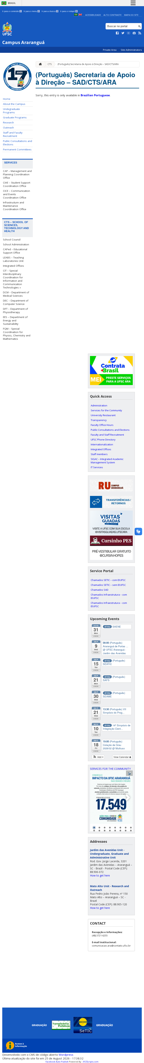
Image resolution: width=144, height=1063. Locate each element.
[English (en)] (80, 14)
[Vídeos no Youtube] (128, 33)
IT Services (97, 467)
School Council (11, 239)
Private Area (110, 50)
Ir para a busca (50, 11)
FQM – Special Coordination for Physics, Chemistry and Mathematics (16, 333)
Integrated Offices (13, 265)
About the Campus (14, 104)
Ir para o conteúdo (11, 11)
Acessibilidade (93, 14)
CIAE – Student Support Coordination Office (16, 184)
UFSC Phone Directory (103, 439)
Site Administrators (131, 50)
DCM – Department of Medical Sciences (16, 294)
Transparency (99, 420)
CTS (50, 64)
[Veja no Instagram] (134, 33)
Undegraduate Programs (11, 110)
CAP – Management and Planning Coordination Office (17, 174)
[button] (98, 757)
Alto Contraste (113, 14)
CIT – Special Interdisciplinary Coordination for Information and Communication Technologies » (13, 279)
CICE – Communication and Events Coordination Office (16, 194)
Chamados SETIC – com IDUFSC (108, 580)
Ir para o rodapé (68, 11)
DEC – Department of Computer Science (15, 302)
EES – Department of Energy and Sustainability (15, 320)
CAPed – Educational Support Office (15, 251)
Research (8, 122)
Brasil (12, 3)
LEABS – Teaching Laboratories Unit (13, 259)
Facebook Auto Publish (57, 1061)
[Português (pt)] (76, 14)
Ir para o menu (31, 11)
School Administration (16, 244)
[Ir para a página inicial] (39, 64)
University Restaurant (103, 415)
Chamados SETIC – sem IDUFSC (108, 585)
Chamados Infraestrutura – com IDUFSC (109, 596)
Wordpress (66, 1054)
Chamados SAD (99, 589)
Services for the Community (106, 410)
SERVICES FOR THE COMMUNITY (110, 768)
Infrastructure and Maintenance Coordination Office (14, 206)
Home (6, 99)
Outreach (8, 127)
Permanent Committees (17, 149)
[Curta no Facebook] (117, 33)
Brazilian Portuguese (95, 95)
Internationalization (102, 444)
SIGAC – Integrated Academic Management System (107, 460)
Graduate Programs (15, 117)
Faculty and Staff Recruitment (107, 434)
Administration (99, 405)
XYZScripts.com (90, 1061)
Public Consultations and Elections (17, 142)
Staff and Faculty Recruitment (12, 134)
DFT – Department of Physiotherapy (15, 310)
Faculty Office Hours (102, 425)
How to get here (100, 875)
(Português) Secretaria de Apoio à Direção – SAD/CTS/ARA (88, 64)
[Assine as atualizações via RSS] (139, 33)
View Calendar (121, 756)
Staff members (99, 454)
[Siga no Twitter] (123, 33)
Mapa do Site (131, 14)
